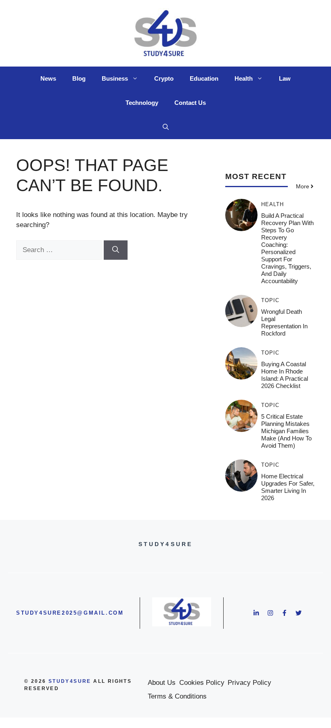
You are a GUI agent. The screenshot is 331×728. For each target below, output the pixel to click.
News (48, 78)
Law (285, 78)
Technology (142, 102)
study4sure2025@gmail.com (70, 613)
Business (115, 78)
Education (204, 78)
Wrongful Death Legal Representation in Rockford (284, 322)
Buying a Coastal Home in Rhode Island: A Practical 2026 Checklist (284, 375)
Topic (270, 300)
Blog (79, 78)
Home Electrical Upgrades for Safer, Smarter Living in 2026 (287, 487)
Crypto (164, 78)
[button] (166, 127)
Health (244, 78)
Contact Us (190, 102)
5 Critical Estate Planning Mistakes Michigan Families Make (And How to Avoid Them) (286, 431)
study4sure (69, 681)
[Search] (116, 250)
